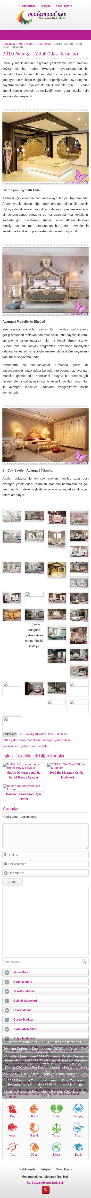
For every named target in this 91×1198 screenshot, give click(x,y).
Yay (12, 1154)
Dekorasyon (44, 44)
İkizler (56, 1116)
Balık (78, 1154)
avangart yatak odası (56, 740)
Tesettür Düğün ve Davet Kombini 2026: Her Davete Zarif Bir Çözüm (45, 1051)
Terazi (56, 1135)
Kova (56, 1154)
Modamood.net (32, 1176)
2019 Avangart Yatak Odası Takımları (43, 734)
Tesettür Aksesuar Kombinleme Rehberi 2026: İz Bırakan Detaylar (46, 1093)
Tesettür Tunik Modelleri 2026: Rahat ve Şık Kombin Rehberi (46, 1087)
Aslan (13, 1135)
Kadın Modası (22, 982)
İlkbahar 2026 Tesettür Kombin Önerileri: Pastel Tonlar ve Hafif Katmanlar (45, 1069)
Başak (34, 1135)
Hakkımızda (27, 6)
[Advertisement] (45, 921)
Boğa (34, 1116)
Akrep (78, 1135)
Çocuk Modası (23, 1019)
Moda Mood (25, 44)
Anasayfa (8, 44)
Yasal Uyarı (64, 6)
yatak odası (10, 746)
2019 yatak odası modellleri (21, 740)
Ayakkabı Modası (25, 1029)
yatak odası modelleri (35, 746)
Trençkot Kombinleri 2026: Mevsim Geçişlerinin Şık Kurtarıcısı (45, 1044)
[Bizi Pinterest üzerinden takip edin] (45, 1190)
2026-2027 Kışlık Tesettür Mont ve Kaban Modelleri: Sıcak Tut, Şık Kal (45, 1076)
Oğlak (34, 1154)
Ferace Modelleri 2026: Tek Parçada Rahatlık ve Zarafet (45, 1061)
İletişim (46, 6)
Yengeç (78, 1116)
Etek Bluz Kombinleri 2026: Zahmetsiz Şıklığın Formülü (45, 1057)
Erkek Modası (22, 1010)
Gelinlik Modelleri (25, 1000)
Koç (12, 1116)
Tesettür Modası (24, 991)
